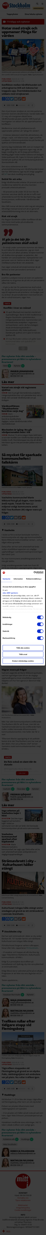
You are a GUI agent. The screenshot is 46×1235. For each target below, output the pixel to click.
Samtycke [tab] (6, 579)
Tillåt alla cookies (23, 648)
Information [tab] (18, 579)
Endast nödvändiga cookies (23, 661)
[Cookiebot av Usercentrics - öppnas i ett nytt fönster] (33, 572)
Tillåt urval (23, 654)
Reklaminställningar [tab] (34, 579)
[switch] (40, 624)
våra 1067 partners (10, 593)
